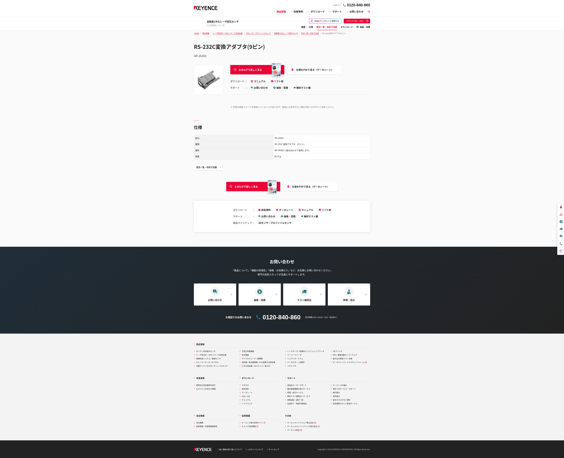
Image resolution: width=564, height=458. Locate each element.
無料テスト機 (303, 87)
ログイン (337, 5)
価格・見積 (282, 87)
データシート (286, 210)
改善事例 (298, 11)
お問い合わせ (356, 11)
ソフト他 (278, 81)
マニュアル (260, 81)
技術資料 (266, 210)
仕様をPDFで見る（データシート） (315, 69)
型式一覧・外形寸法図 (206, 167)
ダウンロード (318, 11)
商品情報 (281, 11)
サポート (337, 11)
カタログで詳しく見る (250, 69)
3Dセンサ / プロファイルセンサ (275, 223)
